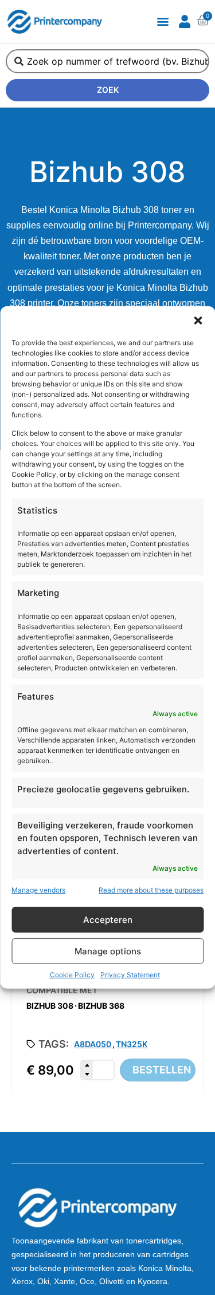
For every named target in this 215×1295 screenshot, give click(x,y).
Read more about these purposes (151, 890)
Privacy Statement (130, 974)
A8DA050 (92, 1044)
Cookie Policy (72, 974)
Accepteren (107, 919)
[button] (198, 320)
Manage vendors (38, 890)
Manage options (108, 951)
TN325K (131, 1044)
